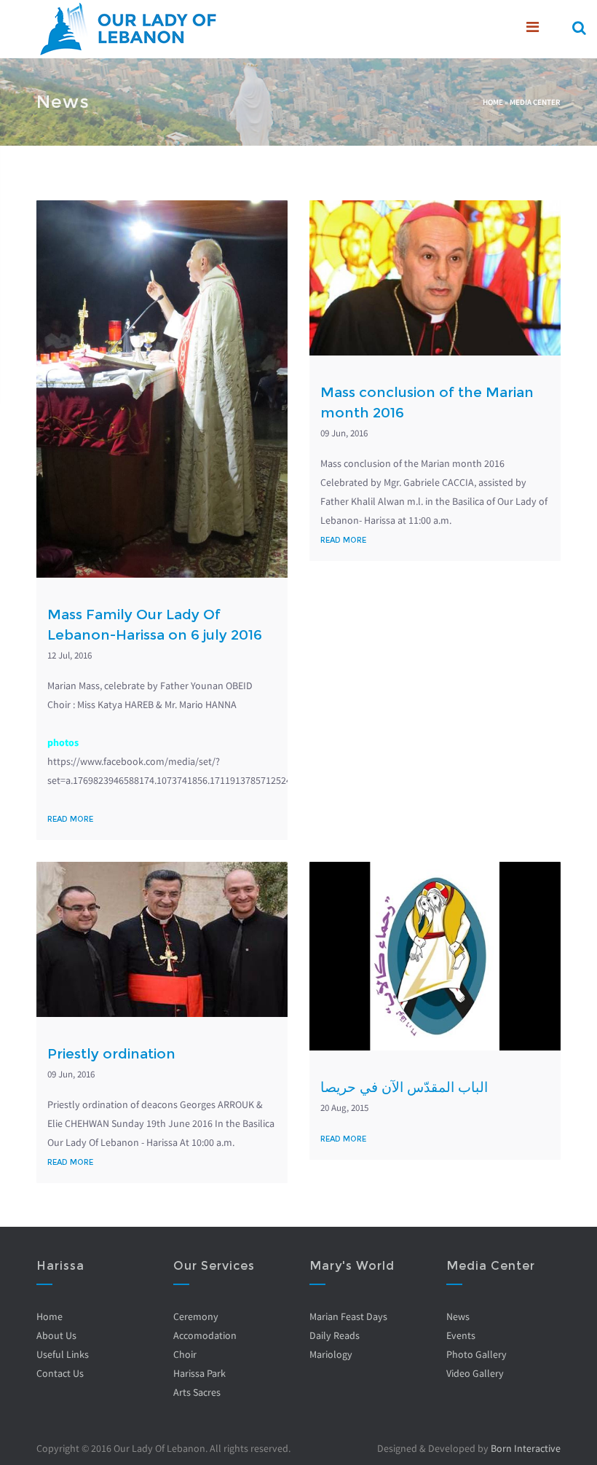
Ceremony (195, 1316)
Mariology (330, 1354)
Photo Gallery (476, 1354)
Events (460, 1335)
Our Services (214, 1266)
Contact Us (60, 1373)
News (458, 1316)
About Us (56, 1335)
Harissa (60, 1266)
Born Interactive (526, 1448)
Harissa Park (199, 1373)
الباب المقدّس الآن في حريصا (404, 1087)
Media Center (535, 102)
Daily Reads (334, 1335)
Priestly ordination (111, 1053)
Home (493, 102)
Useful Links (62, 1354)
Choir (185, 1354)
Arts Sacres (197, 1392)
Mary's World (352, 1266)
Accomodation (205, 1335)
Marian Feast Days (348, 1316)
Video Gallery (475, 1373)
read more (70, 819)
